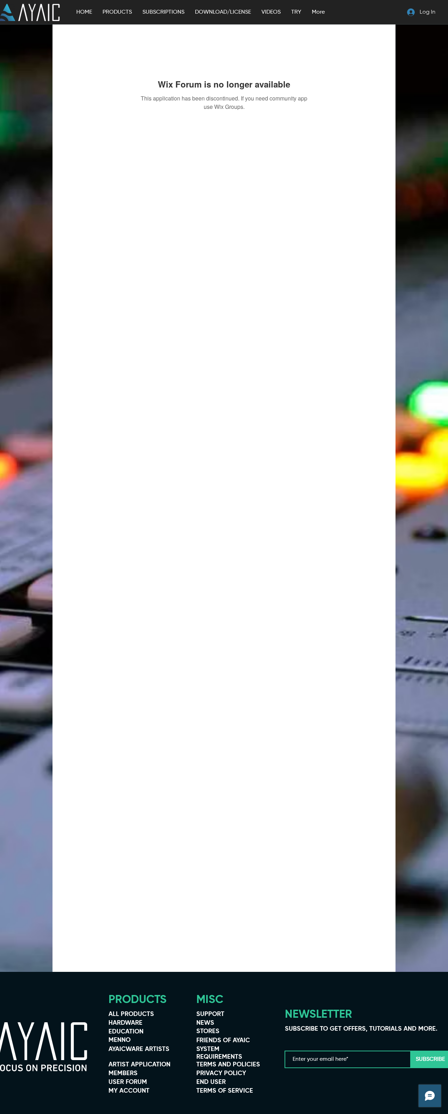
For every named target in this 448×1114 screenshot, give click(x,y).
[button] (117, 12)
